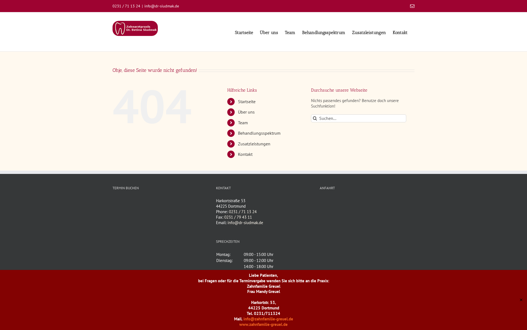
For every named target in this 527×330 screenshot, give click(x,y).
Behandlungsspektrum (259, 133)
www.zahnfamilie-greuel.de (263, 324)
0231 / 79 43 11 (238, 217)
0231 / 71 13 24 (243, 211)
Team (243, 122)
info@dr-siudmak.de (161, 6)
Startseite (247, 101)
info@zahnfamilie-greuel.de (268, 318)
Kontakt (245, 154)
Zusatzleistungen (254, 143)
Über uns (246, 112)
